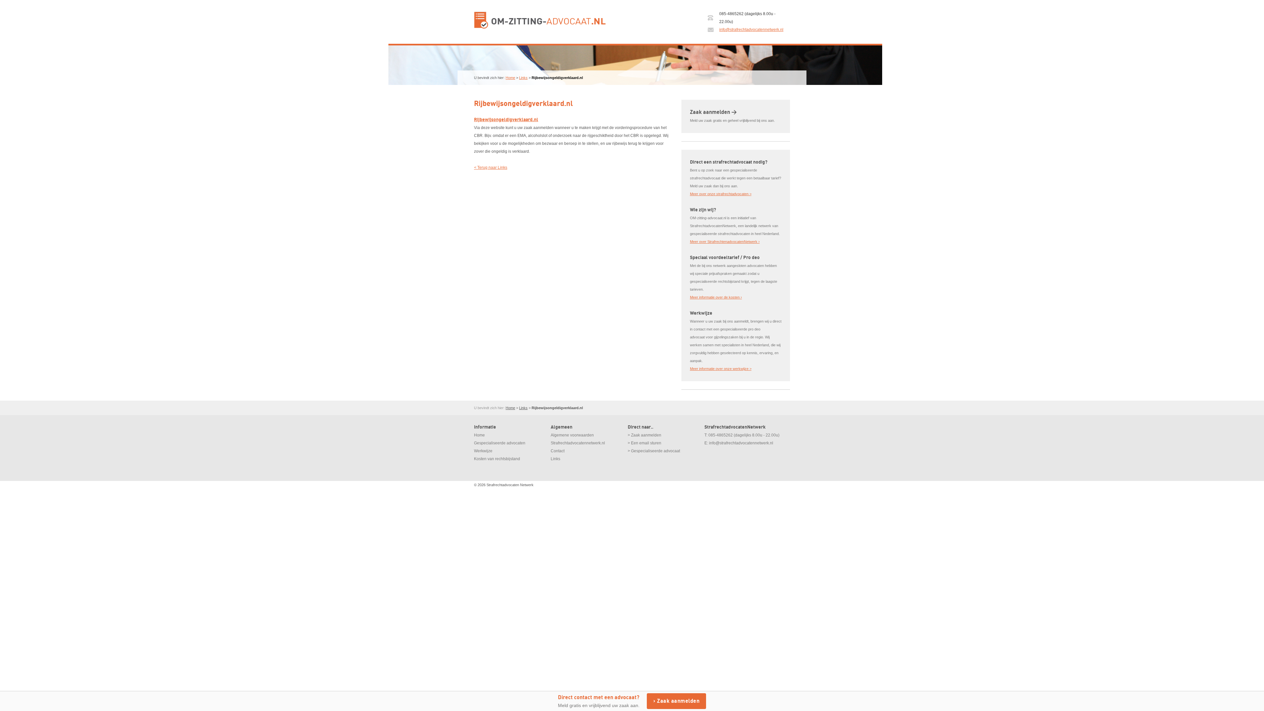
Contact (558, 451)
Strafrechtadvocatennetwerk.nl (578, 443)
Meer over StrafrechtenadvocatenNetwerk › (725, 242)
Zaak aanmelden (678, 701)
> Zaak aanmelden (644, 435)
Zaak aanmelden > (713, 112)
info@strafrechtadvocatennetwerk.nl (751, 29)
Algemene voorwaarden (572, 435)
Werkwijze (483, 451)
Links (523, 78)
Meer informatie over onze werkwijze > (720, 369)
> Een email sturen (644, 443)
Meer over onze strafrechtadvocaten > (720, 194)
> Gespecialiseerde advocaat (654, 451)
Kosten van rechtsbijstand (497, 459)
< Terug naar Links (490, 167)
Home (510, 78)
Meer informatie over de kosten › (716, 297)
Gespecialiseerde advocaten (499, 443)
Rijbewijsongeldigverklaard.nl (506, 119)
